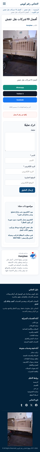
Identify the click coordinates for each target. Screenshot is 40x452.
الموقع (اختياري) (30, 177)
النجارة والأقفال (33, 365)
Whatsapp (20, 88)
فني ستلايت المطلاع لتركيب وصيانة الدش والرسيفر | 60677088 (20, 236)
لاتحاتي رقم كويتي (29, 3)
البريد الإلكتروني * (29, 166)
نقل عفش (27, 10)
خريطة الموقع (34, 395)
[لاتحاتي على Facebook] (36, 405)
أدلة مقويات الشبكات (31, 368)
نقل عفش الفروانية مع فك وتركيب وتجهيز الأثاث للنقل (21, 228)
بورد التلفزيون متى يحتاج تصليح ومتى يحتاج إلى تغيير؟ (22, 213)
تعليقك (33, 130)
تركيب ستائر (34, 352)
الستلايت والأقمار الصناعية (30, 329)
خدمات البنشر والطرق (31, 338)
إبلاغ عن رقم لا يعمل (20, 115)
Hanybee (29, 25)
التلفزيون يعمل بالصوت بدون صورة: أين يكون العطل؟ (20, 220)
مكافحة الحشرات (33, 371)
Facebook (20, 100)
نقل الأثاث (35, 323)
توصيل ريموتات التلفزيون (30, 362)
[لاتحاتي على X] (31, 405)
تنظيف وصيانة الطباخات (31, 359)
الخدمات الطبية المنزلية (31, 342)
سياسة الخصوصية (33, 392)
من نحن (36, 388)
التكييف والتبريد (33, 332)
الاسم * (32, 155)
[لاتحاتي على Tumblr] (22, 405)
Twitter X (20, 94)
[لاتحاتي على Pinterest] (26, 405)
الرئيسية (36, 10)
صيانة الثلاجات (34, 335)
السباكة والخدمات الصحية (30, 355)
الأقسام (36, 385)
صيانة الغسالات (33, 326)
